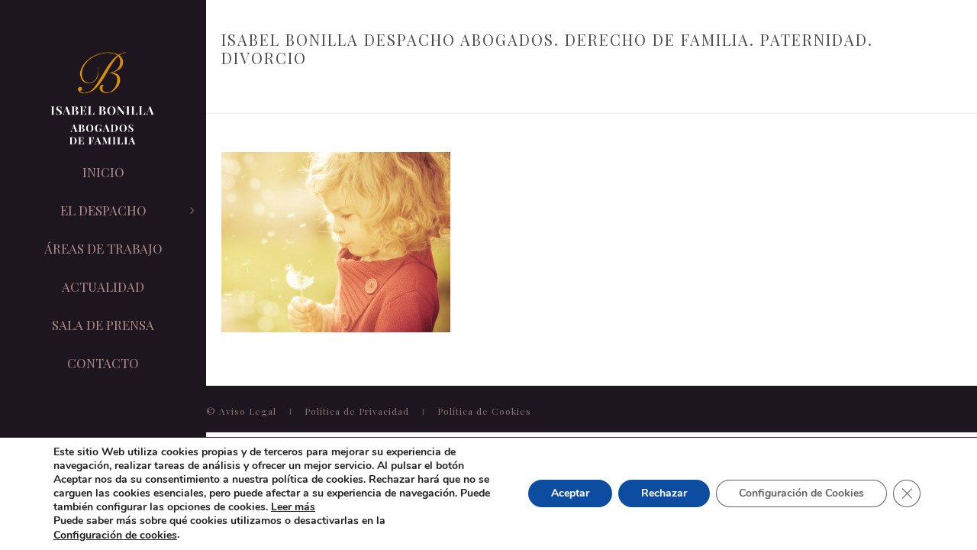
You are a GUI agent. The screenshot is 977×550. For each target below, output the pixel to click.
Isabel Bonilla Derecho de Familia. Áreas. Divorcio (403, 90)
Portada (237, 90)
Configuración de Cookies (801, 494)
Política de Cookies (484, 411)
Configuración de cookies (115, 535)
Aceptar (570, 494)
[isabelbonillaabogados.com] (103, 99)
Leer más (293, 507)
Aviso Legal (249, 411)
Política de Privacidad (358, 411)
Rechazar (664, 494)
